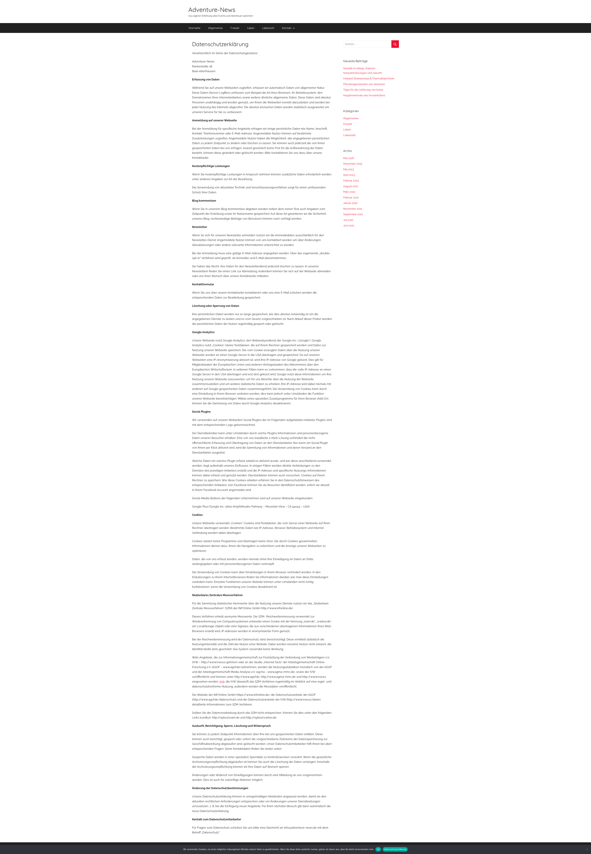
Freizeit (235, 28)
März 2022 (349, 191)
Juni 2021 (348, 225)
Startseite (194, 28)
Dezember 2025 (352, 163)
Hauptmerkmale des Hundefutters (364, 95)
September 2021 (353, 214)
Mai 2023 (348, 169)
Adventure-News (211, 9)
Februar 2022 (351, 197)
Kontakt (286, 28)
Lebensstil (268, 28)
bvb (222, 681)
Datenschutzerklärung (395, 849)
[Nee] (587, 849)
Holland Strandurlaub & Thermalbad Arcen (368, 78)
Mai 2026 (348, 158)
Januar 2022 (350, 203)
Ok (378, 849)
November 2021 (352, 208)
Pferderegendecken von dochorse (364, 84)
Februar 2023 (351, 180)
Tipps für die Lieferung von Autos (363, 89)
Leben (250, 28)
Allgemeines (215, 28)
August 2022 (350, 186)
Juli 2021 (348, 219)
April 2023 (349, 174)
